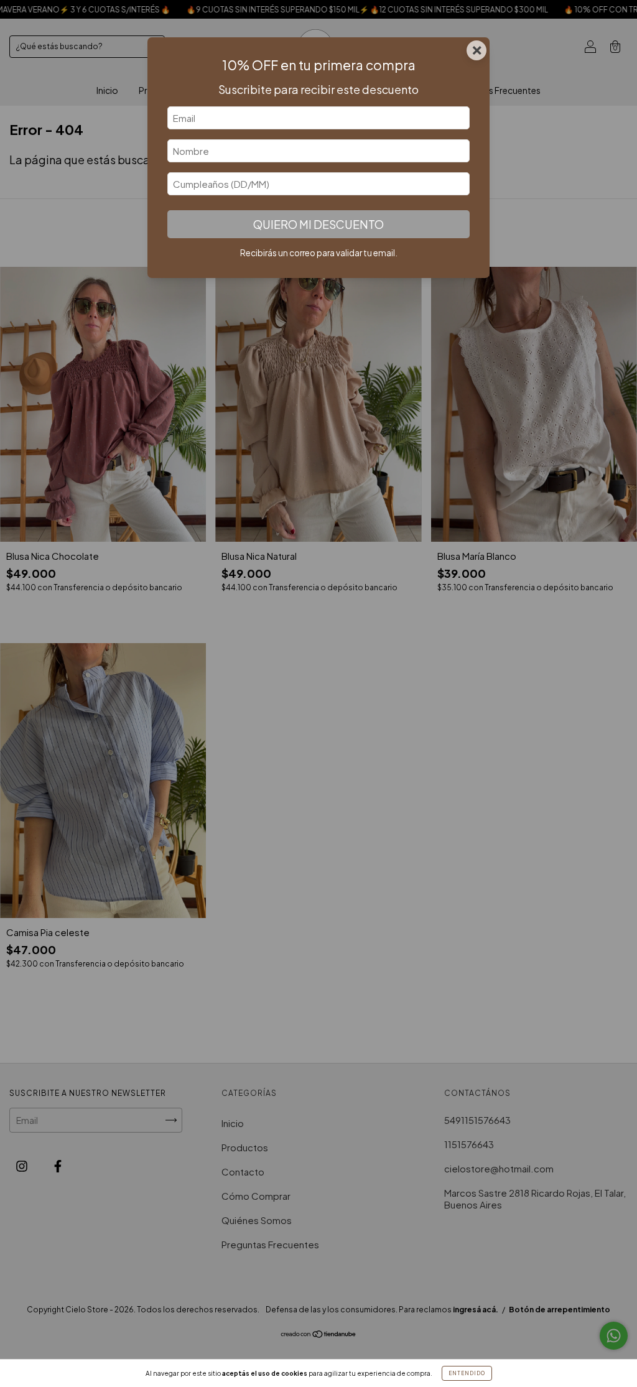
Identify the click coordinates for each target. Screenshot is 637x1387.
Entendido (467, 1373)
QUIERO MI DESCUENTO (318, 224)
